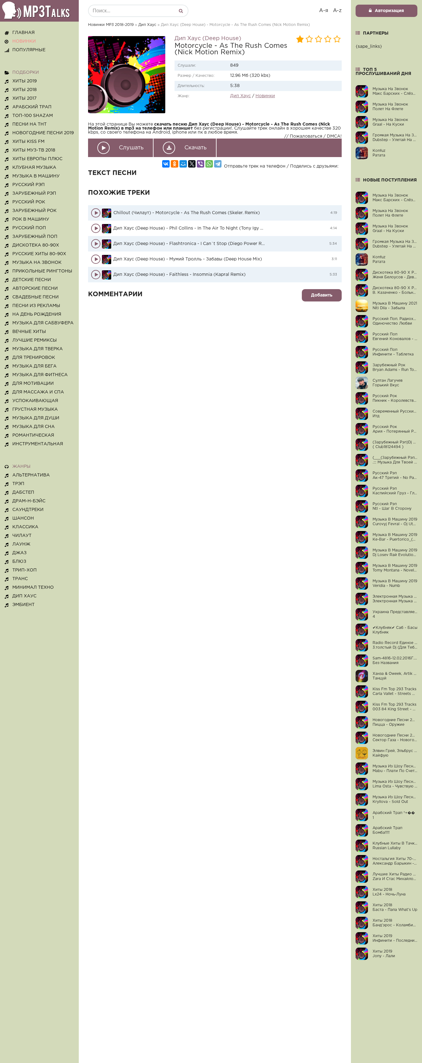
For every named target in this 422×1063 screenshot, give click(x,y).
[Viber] (200, 164)
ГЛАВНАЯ (23, 33)
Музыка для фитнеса (40, 375)
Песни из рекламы (36, 306)
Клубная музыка (34, 167)
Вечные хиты (29, 332)
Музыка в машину (36, 176)
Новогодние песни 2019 (43, 133)
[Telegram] (218, 164)
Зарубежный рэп (34, 193)
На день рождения (36, 314)
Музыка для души (35, 418)
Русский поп (29, 228)
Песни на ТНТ (29, 124)
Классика (25, 527)
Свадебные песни (35, 297)
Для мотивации (33, 383)
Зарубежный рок (34, 211)
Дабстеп (23, 492)
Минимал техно (33, 587)
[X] (192, 164)
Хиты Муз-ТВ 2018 (33, 150)
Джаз (19, 553)
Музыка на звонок (36, 262)
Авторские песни (35, 288)
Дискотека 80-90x (35, 245)
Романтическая (33, 435)
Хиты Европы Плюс (37, 159)
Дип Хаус (147, 25)
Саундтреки (28, 510)
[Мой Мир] (183, 164)
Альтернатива (31, 475)
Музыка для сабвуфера (43, 323)
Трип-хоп (24, 570)
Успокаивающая (35, 401)
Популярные (28, 50)
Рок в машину (30, 219)
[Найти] (180, 11)
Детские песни (31, 280)
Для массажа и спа (38, 392)
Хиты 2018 (24, 90)
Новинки (265, 96)
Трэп (18, 484)
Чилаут (22, 536)
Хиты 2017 (24, 98)
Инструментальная (37, 444)
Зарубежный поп (34, 237)
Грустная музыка (35, 409)
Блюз (19, 561)
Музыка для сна (33, 427)
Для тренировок (33, 357)
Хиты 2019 (24, 81)
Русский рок (28, 202)
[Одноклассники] (174, 164)
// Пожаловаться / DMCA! (313, 136)
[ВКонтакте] (166, 164)
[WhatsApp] (209, 164)
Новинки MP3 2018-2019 (111, 25)
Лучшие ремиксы (34, 340)
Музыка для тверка (37, 349)
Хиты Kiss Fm (28, 141)
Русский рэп (28, 185)
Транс (20, 579)
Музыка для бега (34, 366)
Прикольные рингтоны (42, 271)
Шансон (23, 518)
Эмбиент (23, 605)
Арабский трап (32, 107)
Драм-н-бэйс (28, 501)
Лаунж (21, 544)
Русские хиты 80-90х (39, 254)
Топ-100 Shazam (32, 116)
